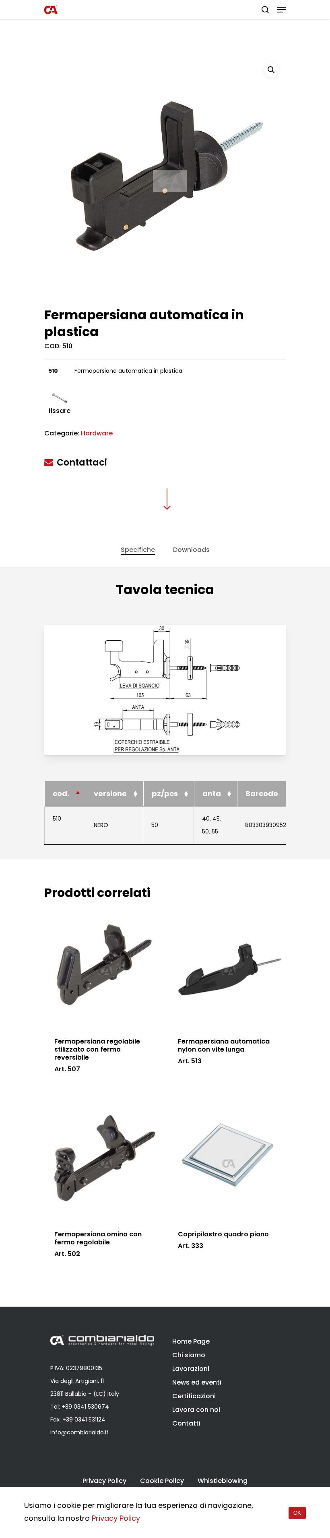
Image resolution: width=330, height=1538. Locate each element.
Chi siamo (188, 1355)
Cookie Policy (162, 1481)
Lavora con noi (196, 1409)
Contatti (186, 1423)
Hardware (97, 433)
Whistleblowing (223, 1481)
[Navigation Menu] (281, 10)
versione (110, 793)
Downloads (191, 549)
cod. (61, 793)
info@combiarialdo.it (79, 1432)
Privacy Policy (104, 1481)
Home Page (191, 1341)
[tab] (138, 550)
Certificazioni (194, 1396)
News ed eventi (196, 1382)
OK (297, 1513)
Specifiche (138, 549)
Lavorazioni (190, 1368)
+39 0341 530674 (85, 1407)
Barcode (261, 793)
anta (211, 793)
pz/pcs (165, 793)
